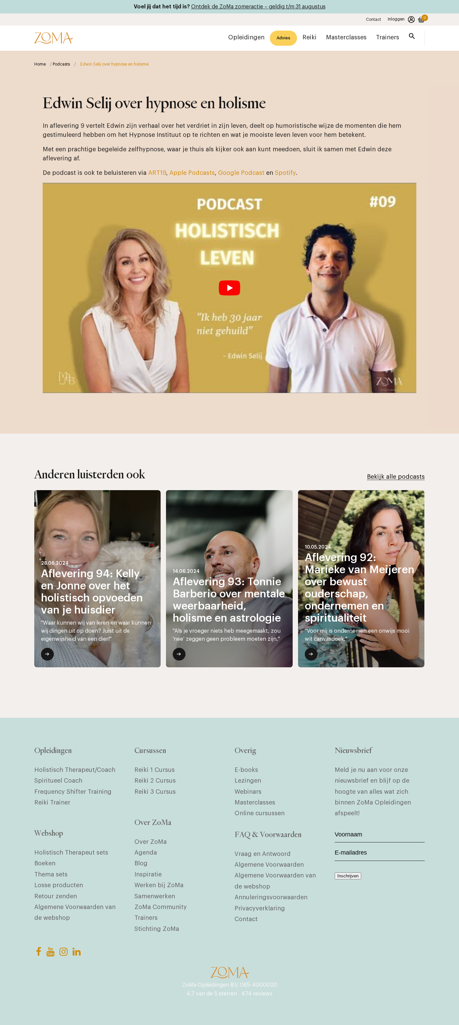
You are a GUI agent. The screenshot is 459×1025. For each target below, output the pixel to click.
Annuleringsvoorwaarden (271, 897)
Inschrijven (348, 875)
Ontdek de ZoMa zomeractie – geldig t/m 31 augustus (258, 6)
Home (40, 64)
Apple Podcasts (192, 173)
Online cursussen (260, 813)
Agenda (145, 853)
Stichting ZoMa (156, 929)
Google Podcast (241, 173)
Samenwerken (154, 896)
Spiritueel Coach (58, 781)
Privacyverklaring (260, 908)
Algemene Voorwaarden (269, 865)
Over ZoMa (150, 842)
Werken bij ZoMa (158, 885)
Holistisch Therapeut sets (71, 853)
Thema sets (51, 874)
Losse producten (58, 885)
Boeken (44, 863)
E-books (246, 770)
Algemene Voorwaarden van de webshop (75, 912)
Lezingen (248, 781)
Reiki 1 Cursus (154, 770)
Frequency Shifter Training (73, 792)
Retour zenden (55, 896)
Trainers (146, 918)
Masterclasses (255, 802)
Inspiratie (148, 874)
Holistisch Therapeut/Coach (74, 770)
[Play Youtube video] (229, 288)
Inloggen (396, 19)
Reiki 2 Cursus (155, 781)
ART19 (157, 173)
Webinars (248, 792)
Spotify (285, 173)
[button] (412, 37)
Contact (373, 19)
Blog (141, 863)
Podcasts (61, 64)
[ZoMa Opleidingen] (53, 38)
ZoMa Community (160, 907)
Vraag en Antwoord (263, 854)
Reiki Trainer (52, 802)
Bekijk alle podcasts (396, 477)
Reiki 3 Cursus (155, 792)
